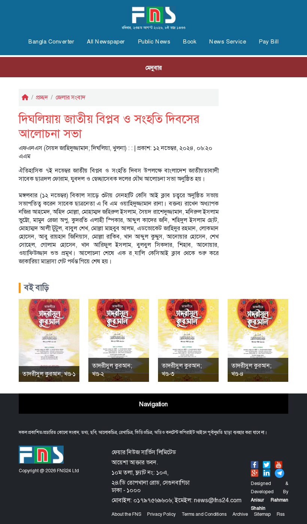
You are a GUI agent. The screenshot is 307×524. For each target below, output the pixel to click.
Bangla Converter (51, 41)
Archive (240, 514)
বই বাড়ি (36, 288)
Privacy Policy (161, 514)
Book (190, 41)
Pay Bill (269, 41)
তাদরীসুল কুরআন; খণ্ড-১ (49, 374)
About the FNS (126, 514)
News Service (227, 41)
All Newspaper (106, 41)
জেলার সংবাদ (70, 97)
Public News (154, 41)
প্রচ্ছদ (42, 97)
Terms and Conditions (204, 514)
